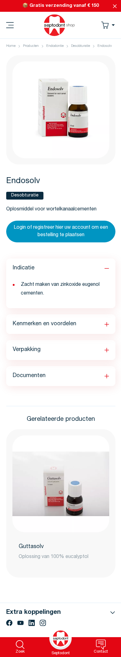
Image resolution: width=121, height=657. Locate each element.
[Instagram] (43, 623)
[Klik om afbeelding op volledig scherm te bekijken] (60, 109)
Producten (31, 46)
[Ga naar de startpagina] (59, 25)
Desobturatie (80, 46)
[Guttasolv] (60, 483)
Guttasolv (31, 547)
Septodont (61, 653)
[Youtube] (20, 623)
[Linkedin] (32, 623)
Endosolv (104, 46)
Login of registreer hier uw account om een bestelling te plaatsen (61, 231)
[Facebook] (9, 623)
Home (11, 46)
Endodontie (55, 46)
